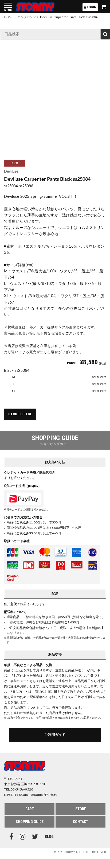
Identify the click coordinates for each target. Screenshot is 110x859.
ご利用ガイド (55, 735)
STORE (80, 809)
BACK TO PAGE (20, 414)
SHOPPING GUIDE (30, 822)
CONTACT (80, 822)
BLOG (49, 836)
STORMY (35, 6)
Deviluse (11, 172)
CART (29, 809)
